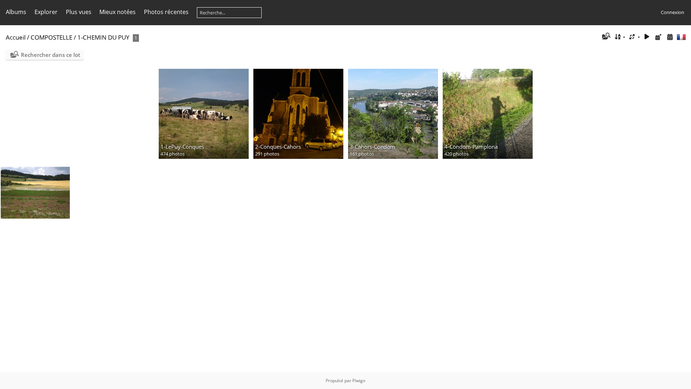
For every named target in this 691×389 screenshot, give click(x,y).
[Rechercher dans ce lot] (605, 36)
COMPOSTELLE (51, 37)
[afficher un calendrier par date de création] (669, 36)
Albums (16, 12)
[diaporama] (647, 36)
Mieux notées (117, 12)
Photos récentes (166, 12)
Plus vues (78, 12)
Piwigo (358, 380)
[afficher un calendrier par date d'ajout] (658, 36)
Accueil (16, 37)
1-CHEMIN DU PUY (103, 37)
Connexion (672, 12)
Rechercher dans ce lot (50, 54)
